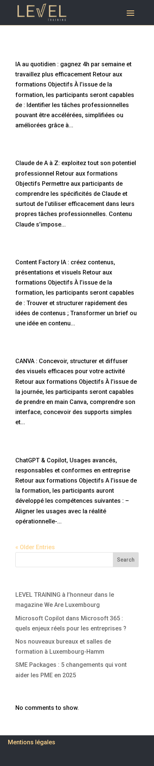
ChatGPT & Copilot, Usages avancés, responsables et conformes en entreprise (75, 449)
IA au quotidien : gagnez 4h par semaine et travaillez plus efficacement (75, 53)
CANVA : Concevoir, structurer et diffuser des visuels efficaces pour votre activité (74, 349)
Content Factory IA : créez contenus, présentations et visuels (67, 251)
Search (126, 560)
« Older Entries (35, 547)
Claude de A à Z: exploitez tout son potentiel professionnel (64, 151)
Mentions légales (31, 742)
